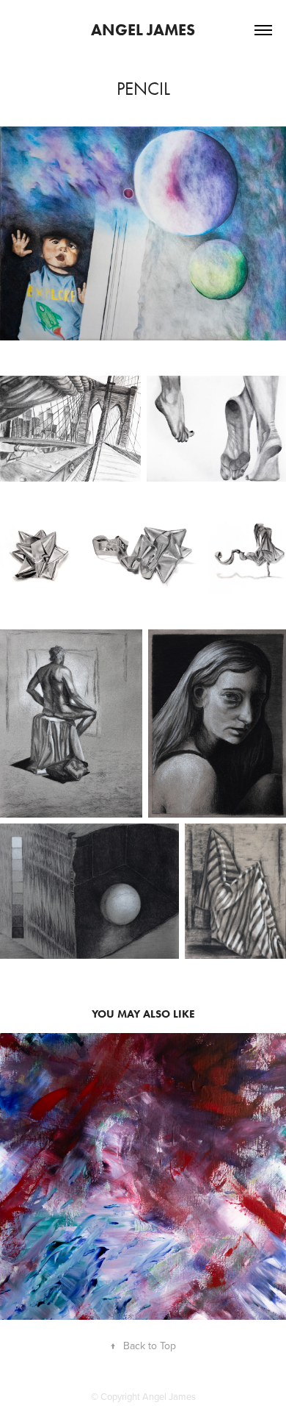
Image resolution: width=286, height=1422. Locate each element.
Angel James (143, 30)
